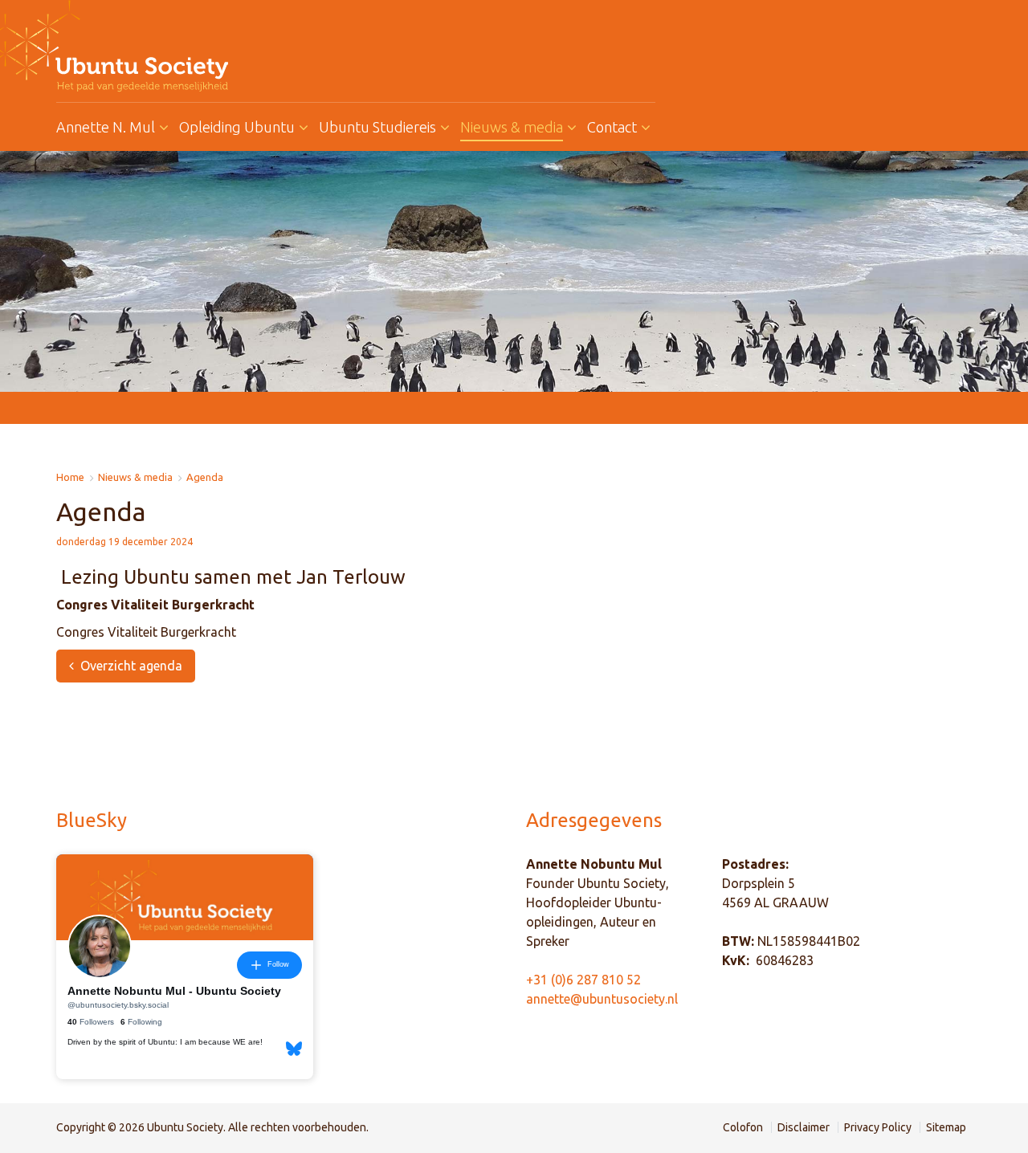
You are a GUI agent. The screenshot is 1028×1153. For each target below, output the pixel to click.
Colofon (743, 1127)
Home (70, 477)
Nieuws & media (135, 477)
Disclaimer (803, 1127)
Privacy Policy (878, 1127)
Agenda (204, 477)
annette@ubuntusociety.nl (602, 999)
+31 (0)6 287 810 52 (583, 979)
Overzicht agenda (131, 665)
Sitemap (946, 1127)
